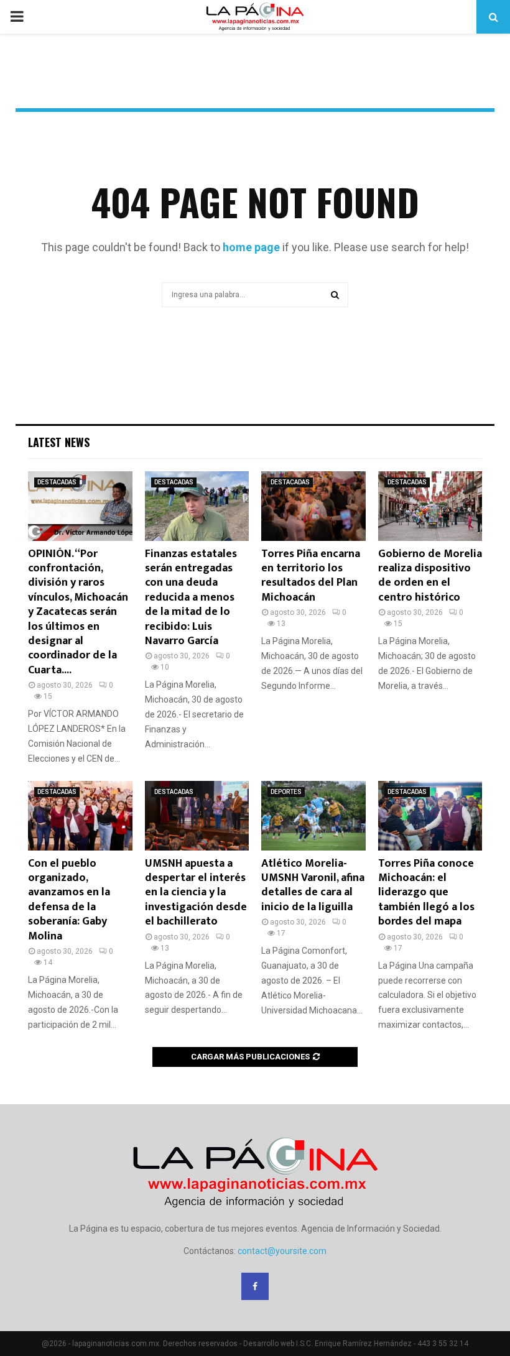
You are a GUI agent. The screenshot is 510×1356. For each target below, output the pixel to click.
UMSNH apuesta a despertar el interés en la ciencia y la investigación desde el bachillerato (196, 892)
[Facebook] (255, 1286)
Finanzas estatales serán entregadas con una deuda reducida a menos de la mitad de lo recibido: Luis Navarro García (191, 597)
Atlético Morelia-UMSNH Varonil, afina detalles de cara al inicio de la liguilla (312, 885)
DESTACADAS (56, 482)
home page (251, 247)
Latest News (59, 442)
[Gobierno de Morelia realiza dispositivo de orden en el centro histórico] (430, 506)
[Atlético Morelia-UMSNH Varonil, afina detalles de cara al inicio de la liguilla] (313, 816)
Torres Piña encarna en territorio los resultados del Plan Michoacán (310, 576)
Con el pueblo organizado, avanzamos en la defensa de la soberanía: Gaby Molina (69, 900)
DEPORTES (286, 791)
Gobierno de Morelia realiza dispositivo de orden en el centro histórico (430, 576)
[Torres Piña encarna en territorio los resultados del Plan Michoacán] (313, 506)
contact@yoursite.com (282, 1251)
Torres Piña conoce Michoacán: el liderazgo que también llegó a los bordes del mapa (426, 892)
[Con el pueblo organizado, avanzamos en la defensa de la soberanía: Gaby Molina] (80, 816)
